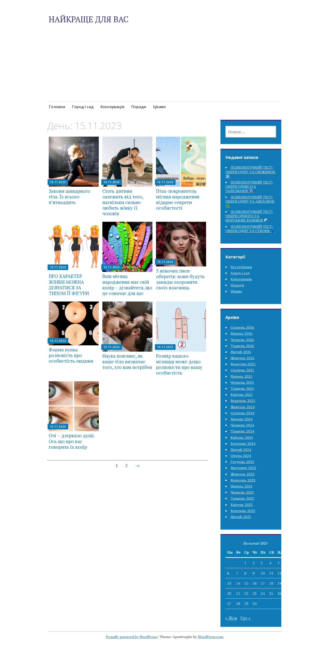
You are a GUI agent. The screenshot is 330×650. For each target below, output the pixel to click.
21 (238, 593)
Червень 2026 (242, 339)
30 (255, 603)
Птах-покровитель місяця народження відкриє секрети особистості (177, 199)
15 (246, 583)
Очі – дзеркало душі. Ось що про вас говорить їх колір (72, 441)
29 (246, 603)
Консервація (112, 106)
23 (255, 593)
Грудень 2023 (242, 461)
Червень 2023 (242, 492)
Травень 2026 (242, 345)
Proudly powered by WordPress (131, 636)
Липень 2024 (241, 419)
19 (279, 583)
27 (229, 603)
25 (271, 593)
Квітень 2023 (242, 504)
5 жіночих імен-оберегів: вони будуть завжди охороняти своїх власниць (180, 279)
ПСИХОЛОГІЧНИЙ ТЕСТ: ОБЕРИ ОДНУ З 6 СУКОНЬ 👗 (250, 228)
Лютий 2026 (241, 351)
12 (279, 573)
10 (263, 573)
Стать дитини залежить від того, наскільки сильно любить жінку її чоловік (122, 202)
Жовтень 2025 (243, 357)
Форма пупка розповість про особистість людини (71, 355)
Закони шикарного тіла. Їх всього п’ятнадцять (69, 196)
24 (263, 593)
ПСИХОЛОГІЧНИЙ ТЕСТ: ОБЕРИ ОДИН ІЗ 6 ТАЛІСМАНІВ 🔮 (249, 186)
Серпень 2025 (242, 370)
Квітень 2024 (242, 437)
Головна (57, 106)
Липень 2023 (241, 486)
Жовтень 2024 (243, 406)
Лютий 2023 (241, 516)
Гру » (245, 618)
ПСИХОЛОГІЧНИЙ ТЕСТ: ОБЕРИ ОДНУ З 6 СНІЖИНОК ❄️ (250, 171)
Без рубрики (241, 266)
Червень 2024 (242, 425)
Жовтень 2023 (243, 474)
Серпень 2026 (242, 327)
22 (246, 593)
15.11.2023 (58, 182)
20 (229, 593)
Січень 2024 (241, 455)
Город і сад (83, 106)
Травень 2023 (242, 498)
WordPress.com (210, 636)
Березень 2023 (243, 510)
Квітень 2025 (242, 394)
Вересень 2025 (243, 364)
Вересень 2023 (243, 480)
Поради (138, 106)
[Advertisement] (165, 73)
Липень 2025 (241, 376)
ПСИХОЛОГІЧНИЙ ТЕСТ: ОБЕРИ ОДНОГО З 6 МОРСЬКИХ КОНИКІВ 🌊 (249, 216)
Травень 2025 (242, 388)
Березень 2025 (243, 400)
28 (238, 603)
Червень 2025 (242, 382)
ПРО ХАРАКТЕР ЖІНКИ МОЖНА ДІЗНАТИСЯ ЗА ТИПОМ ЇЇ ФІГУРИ (69, 284)
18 (271, 583)
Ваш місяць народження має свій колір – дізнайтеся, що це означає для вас (127, 284)
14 (238, 583)
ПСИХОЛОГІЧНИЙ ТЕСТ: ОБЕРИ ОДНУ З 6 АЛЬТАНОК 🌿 (250, 201)
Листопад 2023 (243, 467)
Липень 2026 (241, 333)
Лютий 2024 (241, 449)
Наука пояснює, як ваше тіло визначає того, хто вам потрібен (127, 361)
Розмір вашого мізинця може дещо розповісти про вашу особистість (179, 364)
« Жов (231, 618)
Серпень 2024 (242, 412)
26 (279, 593)
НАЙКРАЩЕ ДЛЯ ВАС (88, 19)
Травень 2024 (242, 431)
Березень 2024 (243, 443)
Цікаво (159, 106)
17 (263, 583)
